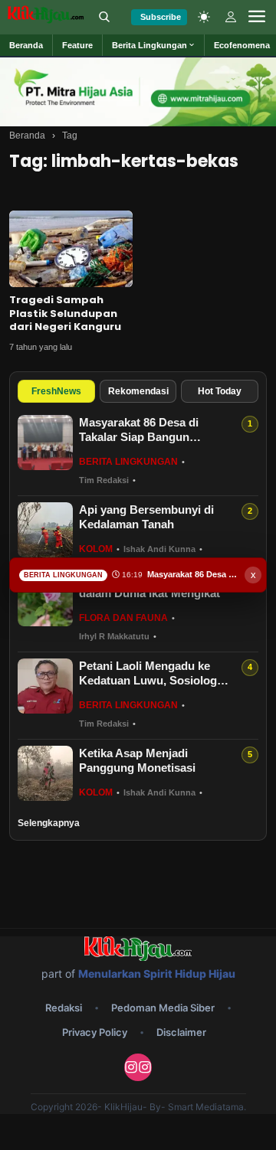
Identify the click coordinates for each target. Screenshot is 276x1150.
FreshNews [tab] (56, 391)
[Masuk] (231, 17)
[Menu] (256, 17)
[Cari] (104, 17)
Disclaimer (181, 1032)
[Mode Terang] (204, 17)
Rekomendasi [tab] (138, 391)
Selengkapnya (49, 823)
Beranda (27, 135)
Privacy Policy (94, 1032)
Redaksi (63, 1007)
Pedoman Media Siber (163, 1007)
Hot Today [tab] (220, 391)
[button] (154, 45)
